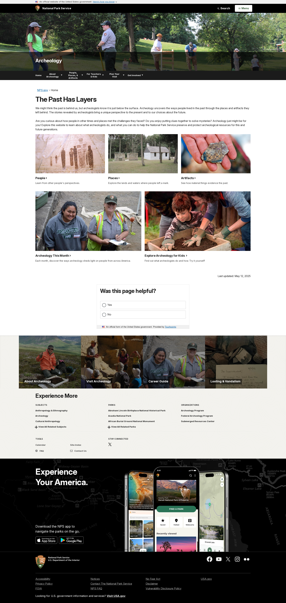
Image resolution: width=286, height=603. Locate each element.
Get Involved (134, 75)
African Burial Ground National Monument (131, 421)
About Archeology (52, 75)
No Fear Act (153, 579)
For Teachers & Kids (94, 75)
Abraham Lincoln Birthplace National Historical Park (137, 410)
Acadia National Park (119, 415)
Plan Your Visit (114, 75)
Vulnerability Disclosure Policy (163, 588)
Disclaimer (152, 583)
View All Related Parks (123, 426)
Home (38, 75)
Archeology (48, 61)
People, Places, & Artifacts (73, 75)
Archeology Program (192, 410)
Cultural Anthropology (47, 421)
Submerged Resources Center (198, 421)
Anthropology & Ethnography (51, 410)
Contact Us (80, 451)
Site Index (75, 445)
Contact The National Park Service (111, 583)
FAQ (41, 451)
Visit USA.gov (116, 596)
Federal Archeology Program (197, 415)
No (109, 314)
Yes (109, 304)
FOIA (38, 588)
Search (225, 8)
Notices (95, 579)
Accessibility (42, 579)
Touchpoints (170, 326)
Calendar (40, 445)
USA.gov (206, 579)
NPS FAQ (96, 588)
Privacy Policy (44, 583)
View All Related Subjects (52, 426)
